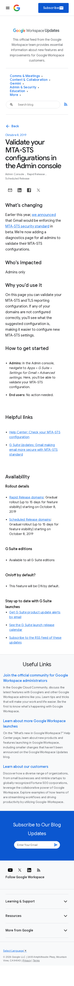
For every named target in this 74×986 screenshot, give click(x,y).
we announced (44, 215)
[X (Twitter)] (19, 870)
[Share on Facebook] (29, 190)
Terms (36, 960)
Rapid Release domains (26, 497)
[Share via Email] (10, 190)
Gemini (17, 84)
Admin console (15, 174)
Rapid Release (36, 174)
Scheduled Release (17, 178)
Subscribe (53, 8)
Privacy (27, 960)
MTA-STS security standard (27, 226)
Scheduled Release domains (30, 520)
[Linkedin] (29, 870)
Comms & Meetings (26, 76)
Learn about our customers (25, 766)
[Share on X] (38, 190)
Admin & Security (24, 87)
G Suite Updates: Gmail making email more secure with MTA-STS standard (33, 450)
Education (19, 91)
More (15, 95)
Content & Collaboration (30, 80)
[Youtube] (10, 870)
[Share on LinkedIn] (19, 190)
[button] (37, 901)
